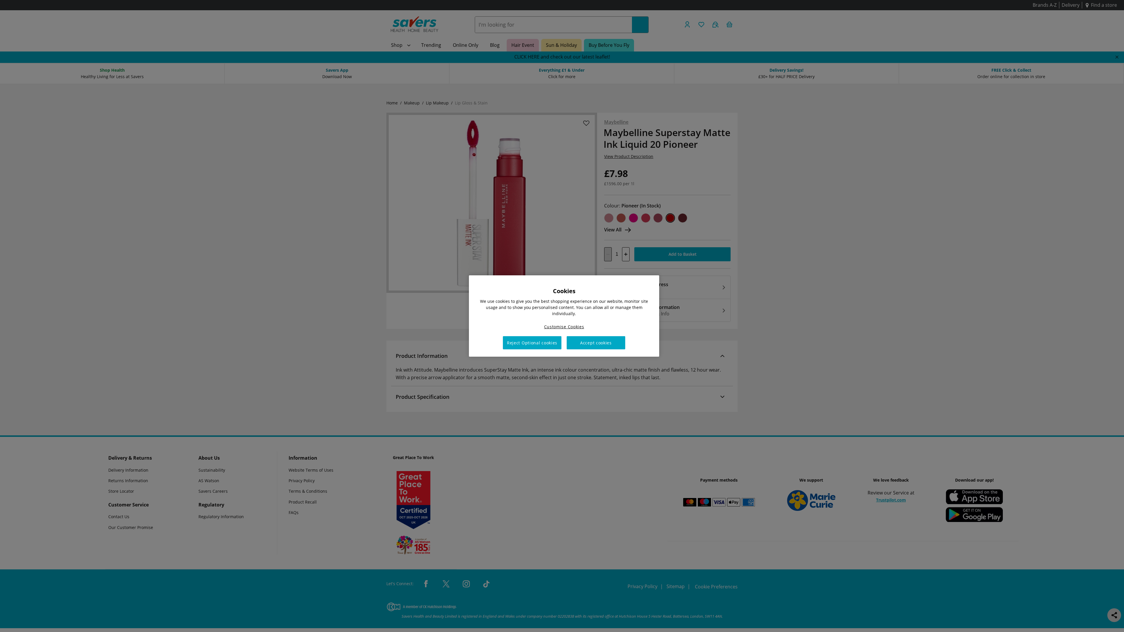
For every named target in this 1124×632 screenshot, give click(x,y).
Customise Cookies (564, 326)
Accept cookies (596, 343)
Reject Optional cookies (532, 343)
